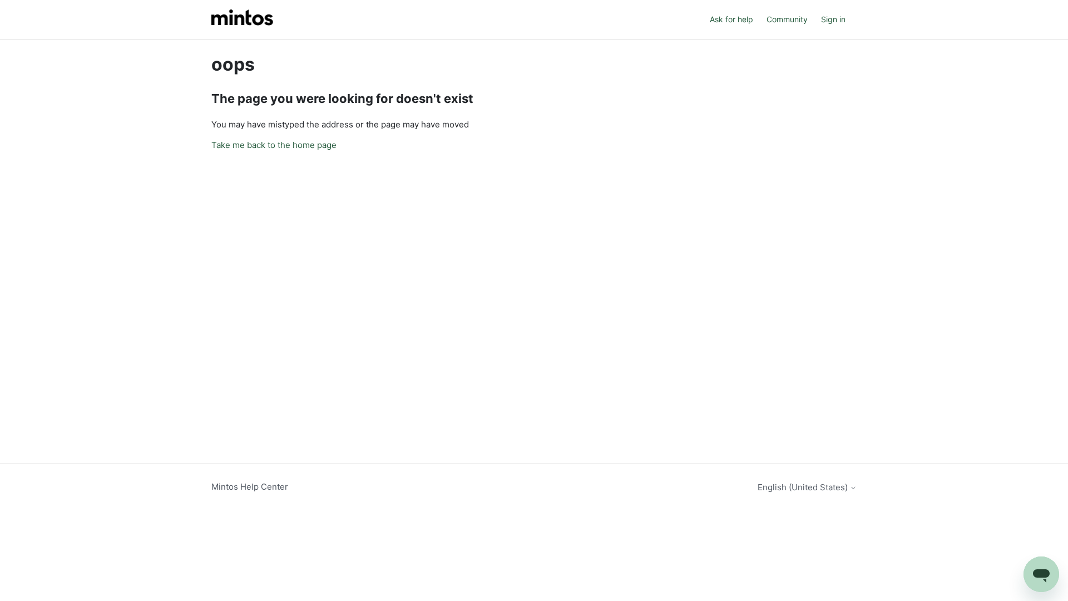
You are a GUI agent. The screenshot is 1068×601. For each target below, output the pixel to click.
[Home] (242, 19)
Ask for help (731, 19)
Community (787, 19)
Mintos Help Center (249, 486)
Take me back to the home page (274, 145)
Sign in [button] (833, 19)
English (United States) (804, 487)
